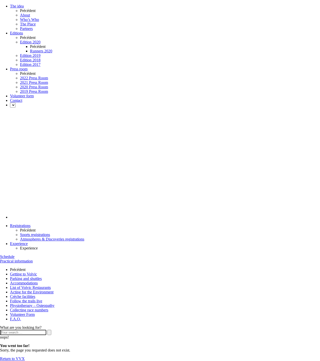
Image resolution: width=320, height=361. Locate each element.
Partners (26, 28)
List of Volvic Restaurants (30, 287)
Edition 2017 (30, 64)
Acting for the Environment (32, 292)
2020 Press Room (34, 87)
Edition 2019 (30, 55)
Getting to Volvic (23, 274)
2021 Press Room (34, 82)
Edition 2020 (30, 42)
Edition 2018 (30, 60)
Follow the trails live (26, 301)
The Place (28, 24)
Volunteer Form (22, 314)
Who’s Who (29, 19)
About (25, 15)
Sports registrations (35, 235)
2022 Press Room (34, 78)
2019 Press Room (34, 91)
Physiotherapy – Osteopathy (32, 305)
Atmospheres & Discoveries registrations (52, 239)
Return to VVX (12, 359)
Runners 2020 (41, 51)
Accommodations (24, 283)
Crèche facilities (22, 296)
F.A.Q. (15, 319)
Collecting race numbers (29, 310)
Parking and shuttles (26, 278)
